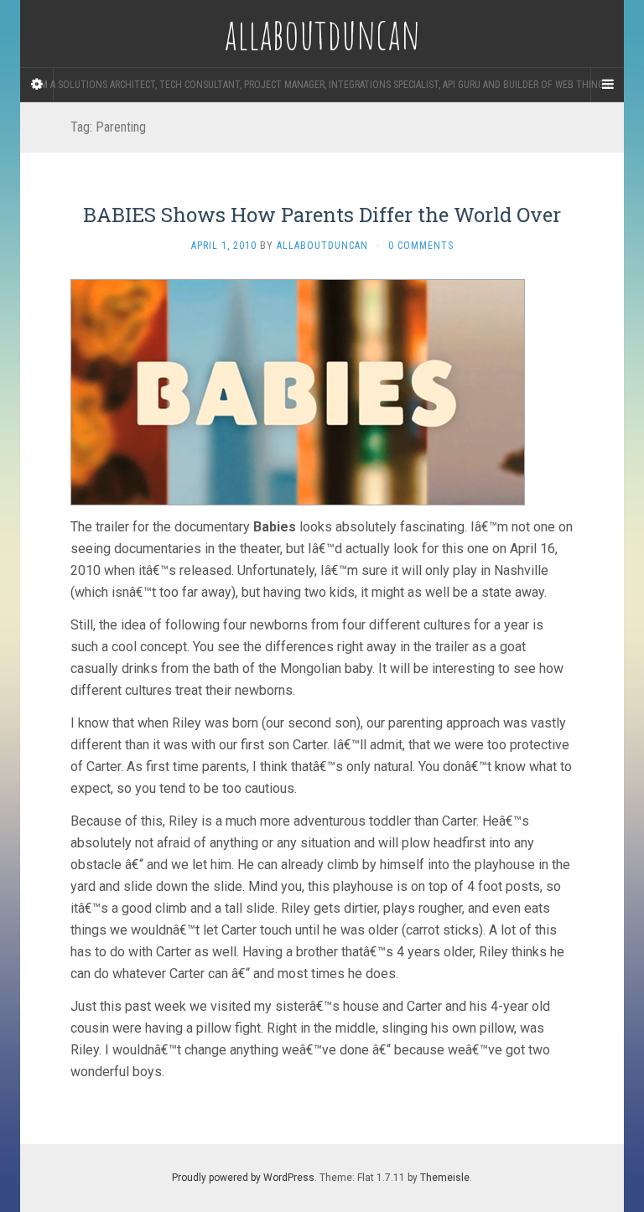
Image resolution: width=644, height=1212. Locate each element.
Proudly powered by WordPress (243, 1178)
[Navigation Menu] (607, 84)
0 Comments (421, 245)
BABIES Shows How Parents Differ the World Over (322, 214)
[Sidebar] (37, 84)
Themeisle (445, 1178)
